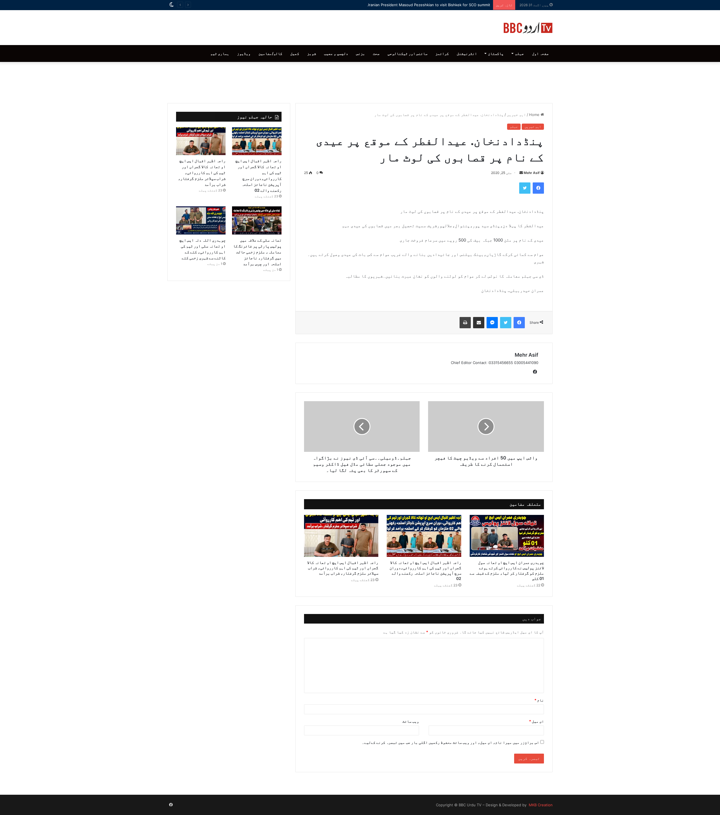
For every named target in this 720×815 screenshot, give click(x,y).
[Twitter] (524, 188)
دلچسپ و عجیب (336, 53)
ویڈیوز (244, 53)
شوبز (311, 53)
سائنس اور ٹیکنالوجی (408, 53)
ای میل (536, 721)
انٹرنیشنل (467, 53)
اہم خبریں (516, 114)
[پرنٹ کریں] (465, 322)
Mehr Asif (532, 173)
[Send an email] (521, 173)
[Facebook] (538, 188)
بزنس (360, 53)
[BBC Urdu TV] (528, 27)
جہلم (519, 53)
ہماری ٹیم (219, 53)
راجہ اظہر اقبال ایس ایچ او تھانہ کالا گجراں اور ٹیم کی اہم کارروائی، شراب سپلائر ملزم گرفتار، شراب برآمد (342, 567)
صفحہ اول (540, 53)
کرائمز (442, 53)
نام (539, 700)
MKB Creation (540, 805)
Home (535, 114)
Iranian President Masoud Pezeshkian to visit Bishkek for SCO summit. (428, 5)
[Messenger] (492, 322)
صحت (376, 53)
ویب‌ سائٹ (410, 721)
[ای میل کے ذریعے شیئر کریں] (478, 322)
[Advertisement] (360, 81)
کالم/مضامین (270, 53)
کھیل (294, 53)
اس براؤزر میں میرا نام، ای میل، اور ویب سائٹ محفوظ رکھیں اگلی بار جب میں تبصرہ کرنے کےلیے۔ (450, 742)
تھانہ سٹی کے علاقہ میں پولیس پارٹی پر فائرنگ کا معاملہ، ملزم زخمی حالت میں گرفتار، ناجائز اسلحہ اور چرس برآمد (257, 252)
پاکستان (496, 53)
